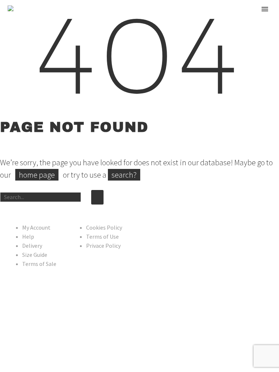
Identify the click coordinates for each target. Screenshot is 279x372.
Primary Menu (264, 9)
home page (37, 175)
